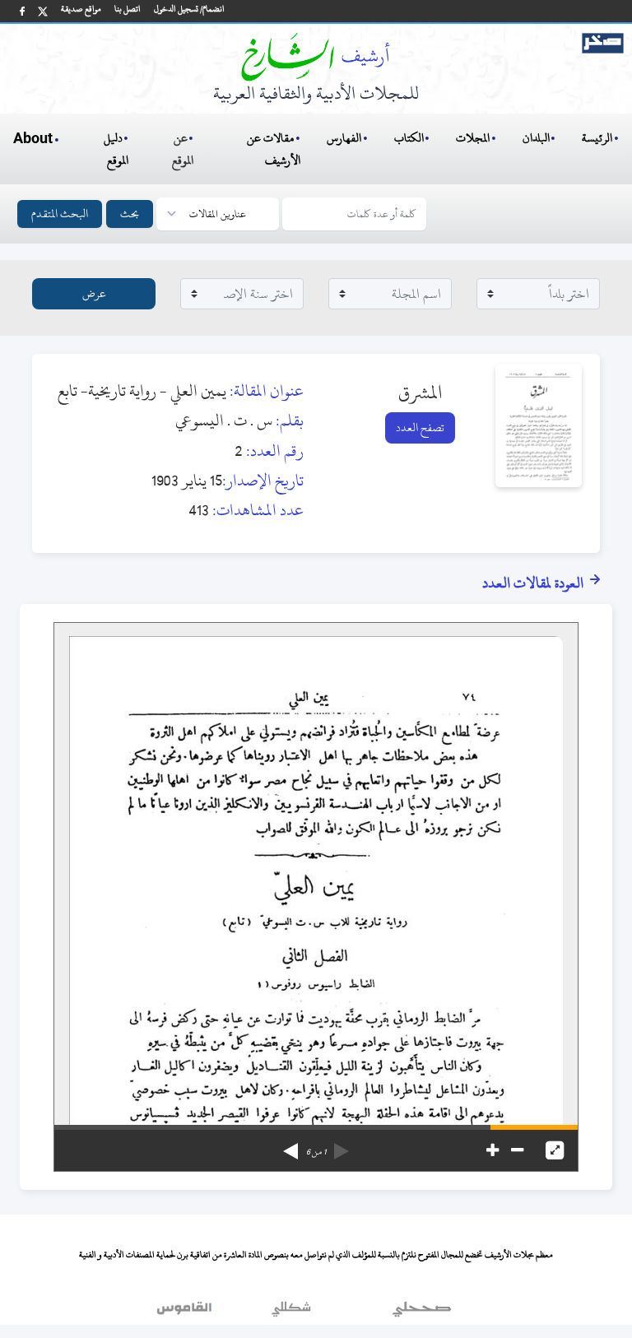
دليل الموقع (116, 149)
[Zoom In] (492, 1150)
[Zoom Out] (517, 1150)
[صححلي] (421, 1312)
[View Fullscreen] (554, 1150)
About (33, 139)
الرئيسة (597, 138)
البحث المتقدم (59, 213)
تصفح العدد (420, 427)
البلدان (536, 138)
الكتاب (409, 138)
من (316, 1152)
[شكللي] (291, 1312)
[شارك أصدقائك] (22, 11)
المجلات (473, 138)
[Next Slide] (290, 1145)
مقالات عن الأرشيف (273, 149)
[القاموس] (186, 1312)
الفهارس (344, 138)
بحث (129, 213)
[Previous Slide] (341, 1145)
